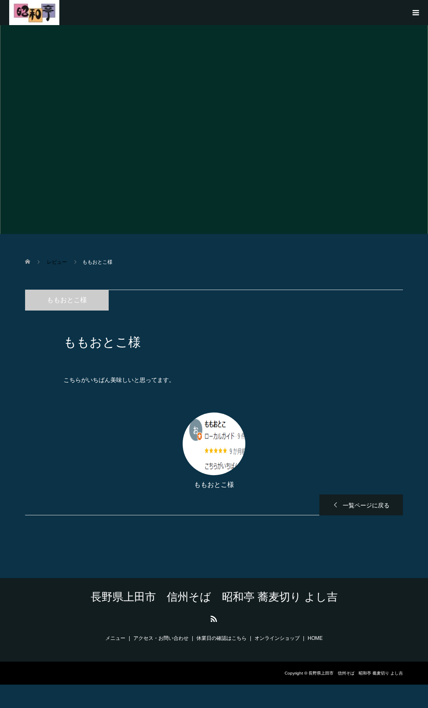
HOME (315, 638)
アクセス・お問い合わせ (161, 638)
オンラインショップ (277, 638)
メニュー (115, 638)
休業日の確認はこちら (221, 638)
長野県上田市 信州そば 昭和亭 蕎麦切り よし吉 (214, 597)
